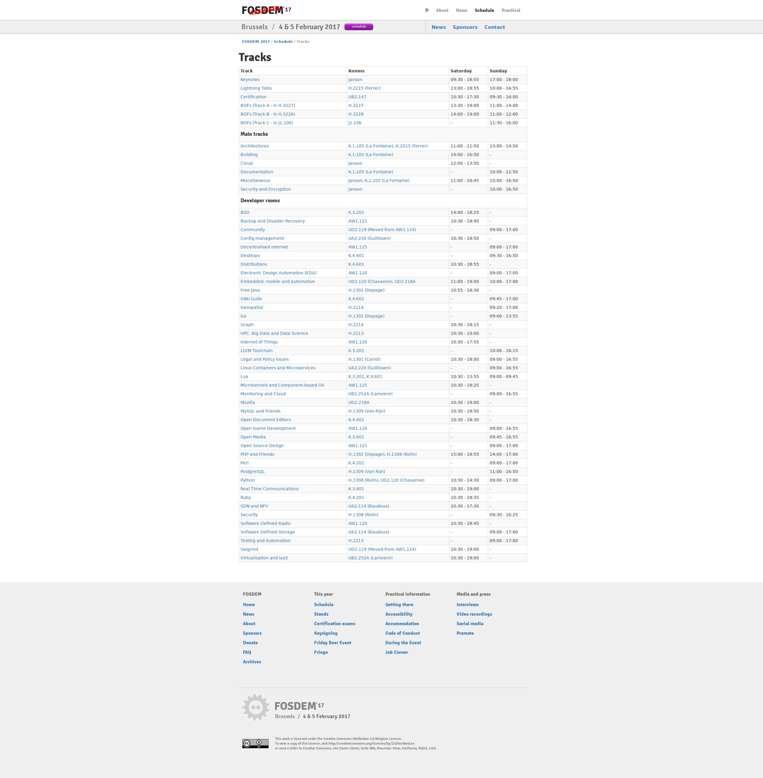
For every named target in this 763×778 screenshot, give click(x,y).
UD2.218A (405, 281)
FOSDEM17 (266, 10)
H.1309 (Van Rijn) (366, 411)
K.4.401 (356, 255)
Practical (511, 10)
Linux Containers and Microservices (278, 367)
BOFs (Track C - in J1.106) (267, 122)
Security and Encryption (266, 189)
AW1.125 (357, 247)
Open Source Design (262, 445)
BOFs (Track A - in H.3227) (268, 105)
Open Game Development (268, 428)
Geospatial (252, 307)
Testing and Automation (266, 540)
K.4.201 (356, 462)
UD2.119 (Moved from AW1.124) (382, 229)
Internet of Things (259, 342)
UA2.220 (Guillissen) (369, 238)
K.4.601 (356, 264)
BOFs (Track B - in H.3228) (268, 114)
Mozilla (248, 402)
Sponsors (465, 27)
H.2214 (356, 307)
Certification (253, 96)
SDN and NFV (254, 506)
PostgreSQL (253, 471)
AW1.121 (357, 221)
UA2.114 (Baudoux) (368, 506)
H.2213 (356, 333)
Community (253, 229)
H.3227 (356, 105)
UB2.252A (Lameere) (370, 393)
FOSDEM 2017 (256, 42)
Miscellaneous (255, 180)
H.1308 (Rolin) (402, 454)
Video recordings (474, 614)
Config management (262, 238)
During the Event (403, 643)
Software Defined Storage (268, 532)
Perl (245, 462)
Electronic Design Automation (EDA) (279, 272)
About (442, 10)
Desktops (250, 255)
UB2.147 (357, 96)
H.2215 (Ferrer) (364, 88)
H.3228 (356, 114)
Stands (321, 614)
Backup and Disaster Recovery (273, 221)
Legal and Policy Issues (265, 359)
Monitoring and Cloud (263, 393)
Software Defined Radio (266, 523)
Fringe (321, 652)
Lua (244, 376)
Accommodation (402, 624)
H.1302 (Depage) (366, 290)
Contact (494, 27)
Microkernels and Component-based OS (282, 385)
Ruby (246, 497)
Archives (252, 662)
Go (243, 316)
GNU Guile (251, 298)
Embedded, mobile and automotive (278, 281)
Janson (355, 79)
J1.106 (355, 122)
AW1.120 (357, 272)
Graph (247, 324)
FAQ (247, 652)
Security (249, 514)
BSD (245, 212)
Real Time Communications (270, 488)
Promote (465, 633)
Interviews (468, 605)
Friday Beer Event (332, 643)
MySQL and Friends (260, 411)
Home (426, 10)
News (461, 10)
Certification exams (334, 624)
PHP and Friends (257, 454)
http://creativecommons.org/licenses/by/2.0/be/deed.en (371, 743)
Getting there (399, 605)
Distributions (254, 264)
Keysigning (326, 633)
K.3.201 (356, 212)
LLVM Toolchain (257, 350)
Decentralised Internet (264, 247)
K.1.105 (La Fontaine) (370, 146)
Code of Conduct (402, 633)
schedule (359, 26)
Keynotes (250, 79)
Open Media (253, 437)
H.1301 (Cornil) (364, 359)
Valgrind (249, 549)
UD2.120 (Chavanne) (370, 281)
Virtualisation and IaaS (264, 558)
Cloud (247, 163)
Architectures (255, 146)
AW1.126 (357, 342)
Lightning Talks (256, 88)
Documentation (257, 171)
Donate (250, 643)
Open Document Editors (266, 419)
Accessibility (398, 614)
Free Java (250, 290)
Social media (470, 624)
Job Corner (396, 652)
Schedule (484, 10)
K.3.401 (356, 437)
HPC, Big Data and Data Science (274, 333)
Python (248, 480)
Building (249, 154)
